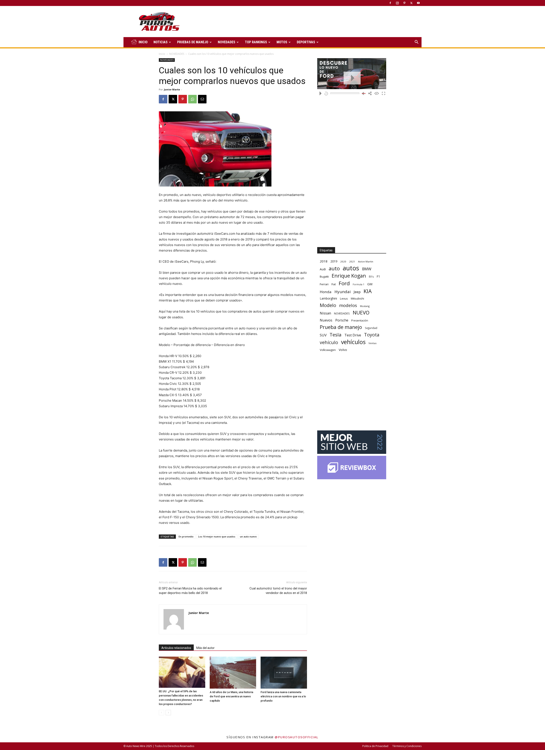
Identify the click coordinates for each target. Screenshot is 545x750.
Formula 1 (358, 284)
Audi (323, 269)
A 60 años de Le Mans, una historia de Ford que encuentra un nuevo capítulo (231, 696)
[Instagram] (397, 3)
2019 (333, 261)
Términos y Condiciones (407, 746)
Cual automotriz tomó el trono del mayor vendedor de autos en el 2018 (278, 590)
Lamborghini (328, 298)
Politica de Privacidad (375, 746)
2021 (352, 261)
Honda (325, 292)
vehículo (329, 342)
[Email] (202, 99)
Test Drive (352, 335)
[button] (416, 43)
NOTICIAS (160, 42)
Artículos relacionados (176, 648)
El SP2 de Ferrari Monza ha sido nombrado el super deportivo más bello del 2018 (190, 590)
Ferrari (324, 284)
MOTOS (282, 42)
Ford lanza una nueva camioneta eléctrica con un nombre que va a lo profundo (283, 696)
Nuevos (326, 320)
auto (334, 268)
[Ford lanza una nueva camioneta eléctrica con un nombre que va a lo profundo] (284, 673)
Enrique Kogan (349, 276)
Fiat (333, 284)
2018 (323, 261)
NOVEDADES (226, 42)
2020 (343, 261)
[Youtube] (418, 3)
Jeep (357, 292)
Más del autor (205, 648)
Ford (344, 283)
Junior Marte (172, 89)
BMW (366, 269)
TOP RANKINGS (256, 42)
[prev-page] (161, 712)
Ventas (373, 343)
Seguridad (371, 328)
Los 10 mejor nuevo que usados (216, 536)
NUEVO (361, 312)
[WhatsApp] (192, 99)
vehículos (353, 342)
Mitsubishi (357, 298)
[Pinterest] (404, 3)
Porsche (341, 320)
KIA (368, 291)
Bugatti (324, 276)
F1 (378, 276)
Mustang (365, 306)
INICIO (143, 42)
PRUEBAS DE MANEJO (192, 42)
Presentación (359, 320)
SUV (323, 335)
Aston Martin (365, 261)
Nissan (325, 313)
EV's (371, 276)
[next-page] (168, 712)
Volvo (343, 349)
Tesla (335, 334)
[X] (411, 3)
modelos (348, 305)
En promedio (186, 536)
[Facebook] (390, 3)
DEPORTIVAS (306, 42)
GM (370, 284)
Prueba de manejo (341, 327)
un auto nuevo (248, 536)
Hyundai (342, 292)
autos (351, 268)
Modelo (328, 305)
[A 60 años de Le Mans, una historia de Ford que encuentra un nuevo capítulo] (233, 673)
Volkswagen (328, 350)
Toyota (371, 334)
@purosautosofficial (296, 737)
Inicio (162, 54)
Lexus (344, 298)
